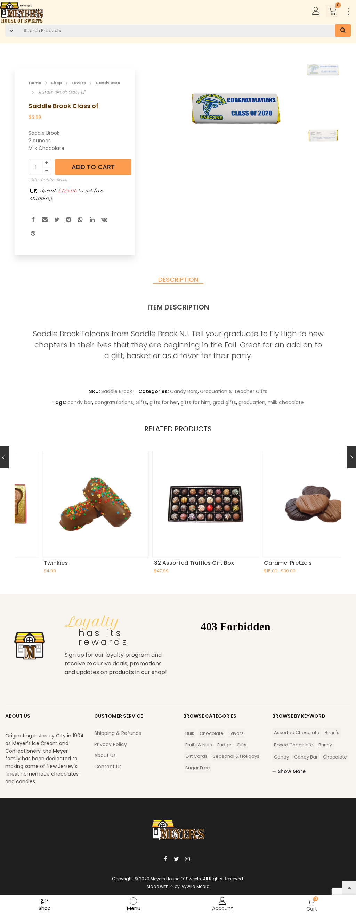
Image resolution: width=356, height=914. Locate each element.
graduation (251, 402)
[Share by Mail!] (45, 220)
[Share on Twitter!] (56, 220)
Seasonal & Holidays (236, 756)
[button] (283, 111)
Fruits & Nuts (198, 744)
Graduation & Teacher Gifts (233, 391)
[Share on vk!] (104, 220)
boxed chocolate (293, 744)
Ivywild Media (195, 886)
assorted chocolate (296, 732)
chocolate (335, 757)
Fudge (224, 744)
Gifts (141, 402)
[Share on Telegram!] (68, 220)
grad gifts (224, 402)
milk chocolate (286, 402)
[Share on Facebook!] (33, 220)
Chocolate (212, 733)
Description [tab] (178, 280)
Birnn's (332, 732)
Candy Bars (108, 83)
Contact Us (108, 766)
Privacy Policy (110, 744)
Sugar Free (197, 767)
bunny (325, 744)
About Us (105, 755)
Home (35, 83)
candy (281, 757)
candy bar (79, 402)
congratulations (114, 402)
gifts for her (163, 402)
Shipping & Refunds (117, 733)
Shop (56, 83)
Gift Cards (196, 756)
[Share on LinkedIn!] (92, 220)
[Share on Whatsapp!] (80, 220)
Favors (79, 83)
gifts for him (195, 402)
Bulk (189, 733)
